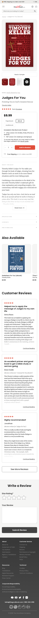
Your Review (7, 505)
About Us (5, 545)
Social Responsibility (8, 587)
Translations (6, 571)
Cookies (22, 568)
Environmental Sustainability (11, 589)
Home (4, 16)
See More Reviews (19, 469)
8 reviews (19, 109)
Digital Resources (7, 573)
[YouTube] (16, 597)
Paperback (9, 121)
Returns (22, 550)
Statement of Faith (8, 547)
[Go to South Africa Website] (28, 606)
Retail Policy (23, 557)
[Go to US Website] (16, 606)
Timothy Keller (6, 105)
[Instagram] (26, 597)
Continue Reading (29, 348)
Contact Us (23, 545)
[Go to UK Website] (11, 606)
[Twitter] (19, 597)
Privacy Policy (24, 571)
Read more (18, 208)
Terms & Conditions (26, 573)
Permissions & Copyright (28, 552)
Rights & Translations (9, 555)
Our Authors (6, 550)
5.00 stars (6, 109)
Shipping (22, 547)
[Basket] (36, 7)
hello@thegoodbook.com (14, 602)
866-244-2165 (29, 602)
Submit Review (19, 530)
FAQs (21, 559)
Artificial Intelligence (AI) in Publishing (14, 592)
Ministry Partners (25, 555)
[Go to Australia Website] (20, 606)
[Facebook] (23, 597)
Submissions (6, 552)
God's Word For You (13, 93)
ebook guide (24, 141)
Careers (4, 557)
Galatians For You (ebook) (12, 276)
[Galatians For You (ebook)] (16, 258)
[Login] (32, 7)
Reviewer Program (8, 576)
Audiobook (9, 125)
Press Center (6, 578)
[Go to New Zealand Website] (24, 606)
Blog (3, 568)
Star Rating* (7, 494)
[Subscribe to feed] (12, 597)
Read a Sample (20, 74)
